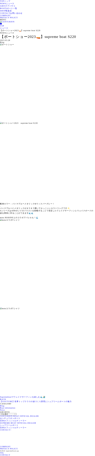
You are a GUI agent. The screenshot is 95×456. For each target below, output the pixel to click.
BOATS (8, 8)
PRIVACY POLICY (9, 18)
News (2, 410)
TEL (2, 453)
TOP (5, 1)
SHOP (6, 11)
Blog (2, 406)
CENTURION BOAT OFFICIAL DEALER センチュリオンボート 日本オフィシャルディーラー (19, 418)
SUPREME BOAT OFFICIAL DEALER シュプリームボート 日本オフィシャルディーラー (18, 425)
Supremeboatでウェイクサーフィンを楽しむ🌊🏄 (22, 397)
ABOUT (8, 6)
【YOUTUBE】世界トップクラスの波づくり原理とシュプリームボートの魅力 (36, 401)
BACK (3, 399)
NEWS (7, 3)
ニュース (4, 28)
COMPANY (5, 15)
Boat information (7, 408)
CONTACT (11, 13)
